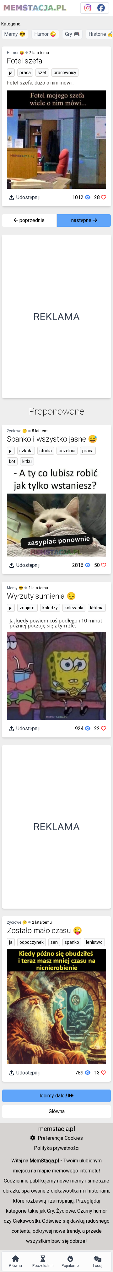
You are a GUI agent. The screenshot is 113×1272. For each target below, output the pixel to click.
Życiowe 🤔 (17, 431)
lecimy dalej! (54, 1096)
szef (42, 72)
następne (82, 220)
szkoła (26, 450)
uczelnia (67, 450)
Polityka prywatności (56, 1148)
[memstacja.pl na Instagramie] (87, 8)
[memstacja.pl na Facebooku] (101, 8)
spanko (72, 942)
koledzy (50, 607)
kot (12, 461)
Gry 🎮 (72, 34)
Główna (57, 1111)
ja (11, 72)
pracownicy (65, 72)
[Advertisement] (56, 316)
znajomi (27, 607)
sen (54, 942)
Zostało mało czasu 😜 (44, 930)
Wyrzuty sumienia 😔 (41, 596)
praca (25, 72)
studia (46, 450)
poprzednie (31, 220)
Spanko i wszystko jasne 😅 (52, 439)
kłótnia (97, 607)
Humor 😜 (45, 34)
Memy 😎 (14, 34)
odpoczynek (31, 942)
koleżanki (74, 607)
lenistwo (94, 942)
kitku (27, 461)
